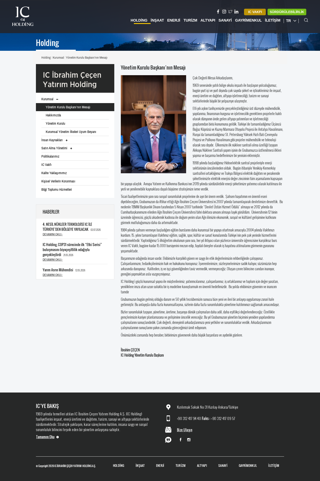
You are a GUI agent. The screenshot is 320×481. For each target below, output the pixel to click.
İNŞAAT (140, 465)
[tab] (75, 115)
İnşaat (157, 20)
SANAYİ (222, 465)
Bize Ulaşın (184, 429)
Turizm (190, 20)
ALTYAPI (202, 465)
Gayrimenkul (248, 20)
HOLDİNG (118, 465)
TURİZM (181, 465)
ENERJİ (160, 465)
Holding (139, 20)
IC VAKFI (255, 12)
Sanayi (225, 20)
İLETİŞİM (273, 465)
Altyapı (207, 20)
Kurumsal (58, 57)
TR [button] (289, 21)
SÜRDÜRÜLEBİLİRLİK (287, 12)
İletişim (272, 20)
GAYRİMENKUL (248, 465)
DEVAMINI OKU (52, 234)
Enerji (173, 20)
